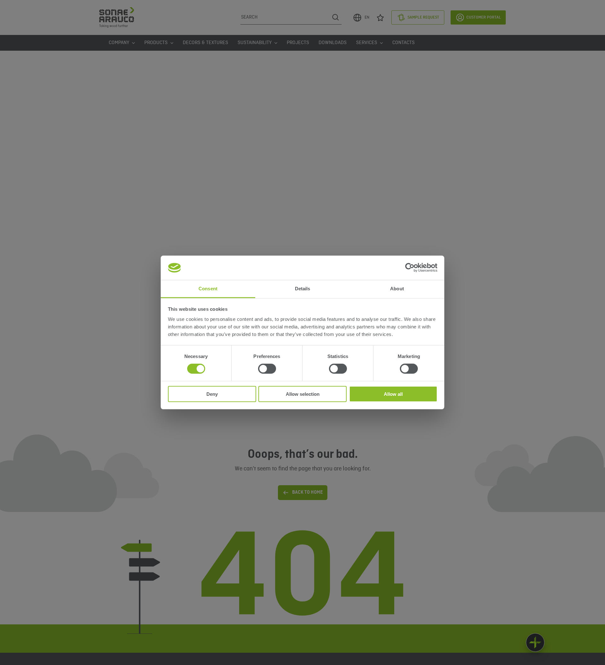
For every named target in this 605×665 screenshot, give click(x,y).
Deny (212, 393)
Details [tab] (302, 288)
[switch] (267, 369)
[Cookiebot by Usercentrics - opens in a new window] (409, 267)
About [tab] (397, 288)
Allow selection (303, 393)
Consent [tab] (208, 288)
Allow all (393, 393)
